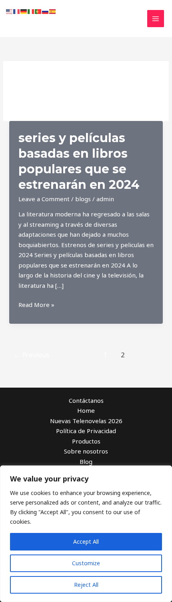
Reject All (86, 584)
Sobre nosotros (86, 451)
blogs (83, 199)
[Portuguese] (38, 11)
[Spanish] (52, 11)
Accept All (86, 541)
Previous (31, 354)
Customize (86, 563)
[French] (16, 11)
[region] (86, 533)
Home (86, 410)
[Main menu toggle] (155, 18)
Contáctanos (86, 400)
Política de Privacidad (86, 431)
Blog (86, 461)
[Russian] (45, 11)
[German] (24, 11)
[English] (9, 11)
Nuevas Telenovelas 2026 (86, 421)
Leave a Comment (44, 199)
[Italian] (31, 11)
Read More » (36, 305)
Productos (86, 441)
